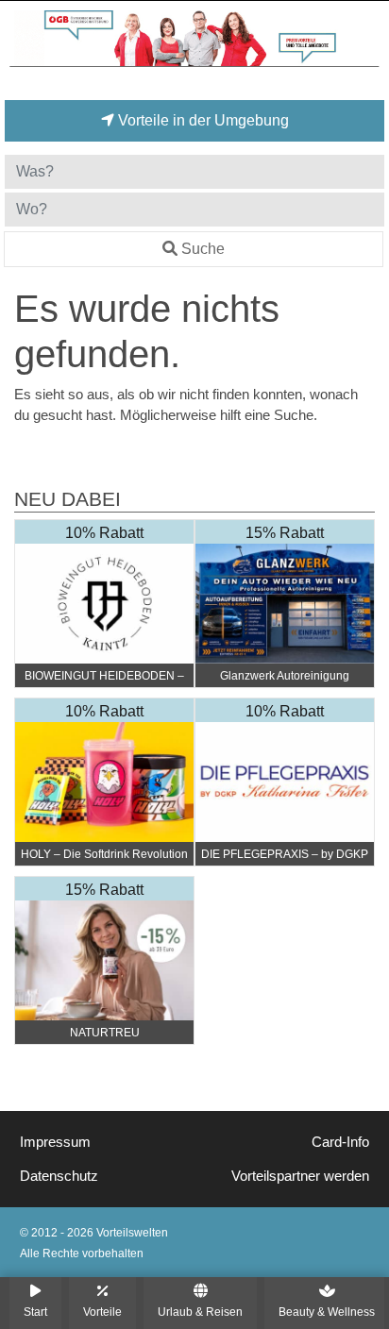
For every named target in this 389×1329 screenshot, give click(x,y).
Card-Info (340, 1142)
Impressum (55, 1142)
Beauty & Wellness (327, 1311)
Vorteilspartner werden (300, 1176)
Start (35, 1311)
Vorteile (102, 1311)
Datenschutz (59, 1176)
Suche (203, 249)
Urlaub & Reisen (200, 1311)
